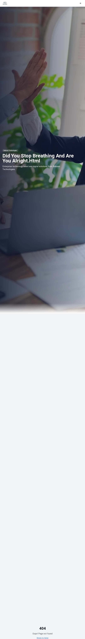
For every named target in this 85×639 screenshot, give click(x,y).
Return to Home (42, 638)
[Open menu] (80, 3)
